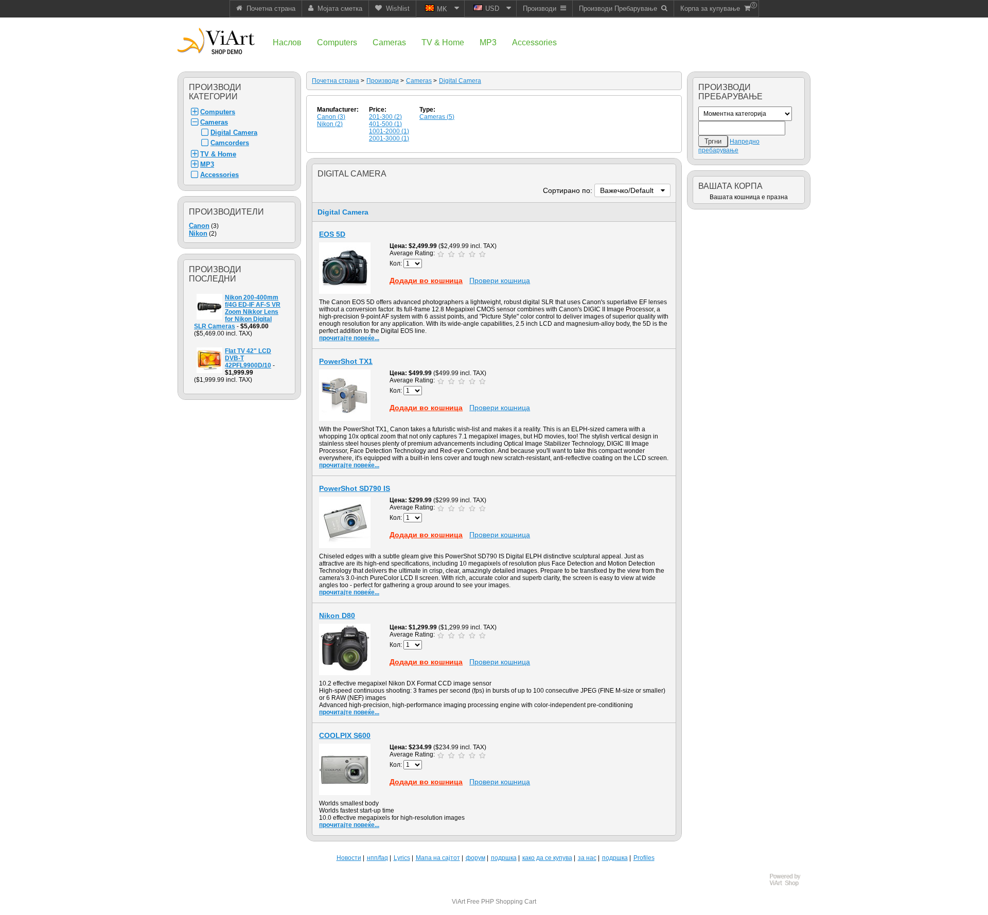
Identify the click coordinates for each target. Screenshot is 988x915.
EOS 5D (332, 234)
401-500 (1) (385, 124)
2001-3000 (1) (389, 138)
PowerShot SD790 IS (354, 488)
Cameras (214, 122)
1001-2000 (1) (389, 131)
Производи (382, 80)
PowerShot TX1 (346, 361)
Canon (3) (331, 116)
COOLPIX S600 (344, 735)
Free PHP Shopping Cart (501, 901)
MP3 (207, 164)
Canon (199, 226)
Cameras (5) (436, 116)
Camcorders (229, 143)
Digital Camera (233, 132)
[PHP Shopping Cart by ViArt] (789, 884)
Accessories (219, 175)
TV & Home (218, 154)
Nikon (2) (330, 124)
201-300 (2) (385, 116)
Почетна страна (335, 80)
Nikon (198, 233)
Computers (217, 112)
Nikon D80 (337, 615)
